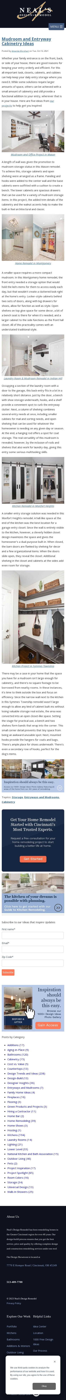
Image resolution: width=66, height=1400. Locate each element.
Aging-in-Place (18, 1049)
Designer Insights (20, 1083)
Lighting (15, 1144)
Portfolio (12, 1326)
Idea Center (39, 1326)
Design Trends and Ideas (26, 1073)
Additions (15, 1045)
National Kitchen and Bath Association (32, 1154)
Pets (12, 1163)
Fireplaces (16, 1097)
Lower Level (17, 1149)
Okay (44, 1386)
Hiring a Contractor (21, 1111)
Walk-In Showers (20, 1191)
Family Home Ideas (21, 1092)
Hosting (14, 1130)
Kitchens (16, 1135)
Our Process (40, 1350)
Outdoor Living (19, 1158)
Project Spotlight (20, 1173)
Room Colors (18, 1177)
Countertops (17, 1068)
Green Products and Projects (27, 1106)
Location (38, 1333)
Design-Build (17, 1078)
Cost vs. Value (17, 1064)
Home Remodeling (21, 1120)
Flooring (14, 1102)
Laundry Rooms (19, 1139)
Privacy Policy (14, 1303)
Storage (17, 797)
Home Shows (17, 1125)
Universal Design (20, 1187)
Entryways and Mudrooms (41, 797)
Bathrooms (17, 1054)
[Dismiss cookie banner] (55, 1362)
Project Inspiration (21, 1168)
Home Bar (15, 1116)
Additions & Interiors (18, 1346)
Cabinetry (8, 802)
